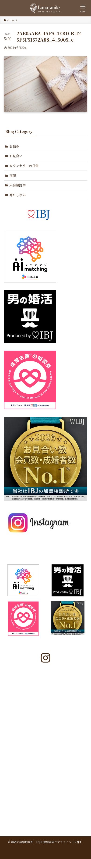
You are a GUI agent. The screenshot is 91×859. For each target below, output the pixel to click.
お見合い (15, 155)
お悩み (14, 146)
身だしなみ (17, 194)
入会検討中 (17, 185)
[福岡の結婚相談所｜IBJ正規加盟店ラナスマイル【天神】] (45, 8)
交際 (12, 175)
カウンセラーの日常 (24, 165)
